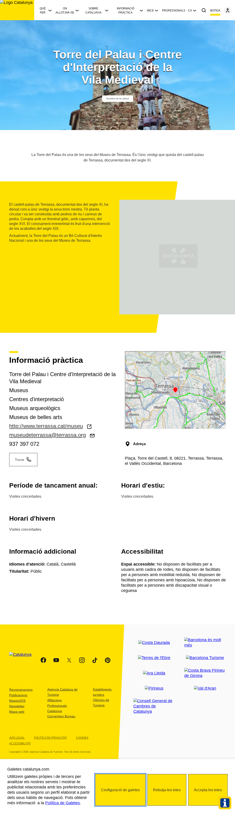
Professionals (173, 10)
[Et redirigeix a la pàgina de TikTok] (95, 660)
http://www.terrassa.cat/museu (46, 426)
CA (190, 10)
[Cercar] (204, 10)
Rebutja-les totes (167, 790)
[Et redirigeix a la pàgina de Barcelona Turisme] (205, 657)
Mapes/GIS (17, 700)
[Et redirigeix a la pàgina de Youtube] (56, 660)
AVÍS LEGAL (17, 737)
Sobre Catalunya (93, 10)
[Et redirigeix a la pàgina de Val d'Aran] (205, 688)
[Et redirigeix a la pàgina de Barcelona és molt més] (205, 642)
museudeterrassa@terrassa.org (47, 435)
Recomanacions (21, 689)
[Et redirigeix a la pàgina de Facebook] (43, 660)
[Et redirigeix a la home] (17, 10)
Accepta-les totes (208, 790)
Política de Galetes (62, 803)
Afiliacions (54, 700)
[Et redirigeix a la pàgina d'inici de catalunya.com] (23, 660)
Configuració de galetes (120, 790)
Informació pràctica (125, 10)
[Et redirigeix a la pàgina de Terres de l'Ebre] (154, 657)
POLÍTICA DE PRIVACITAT (50, 737)
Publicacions (18, 695)
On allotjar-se (65, 10)
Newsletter (17, 706)
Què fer (43, 10)
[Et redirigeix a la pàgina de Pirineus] (154, 688)
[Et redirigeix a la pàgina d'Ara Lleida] (154, 673)
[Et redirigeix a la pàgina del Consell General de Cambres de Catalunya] (154, 706)
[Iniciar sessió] (227, 10)
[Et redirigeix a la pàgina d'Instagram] (82, 660)
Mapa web (16, 711)
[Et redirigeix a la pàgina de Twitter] (69, 660)
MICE (150, 10)
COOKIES (82, 737)
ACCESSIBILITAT (20, 743)
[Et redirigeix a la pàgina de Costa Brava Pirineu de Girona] (205, 673)
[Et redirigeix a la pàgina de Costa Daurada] (154, 642)
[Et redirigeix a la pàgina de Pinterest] (107, 660)
